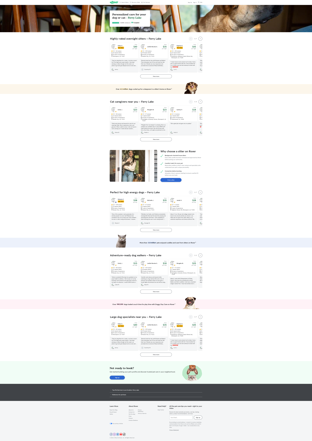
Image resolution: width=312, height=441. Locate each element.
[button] (145, 2)
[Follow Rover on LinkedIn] (117, 434)
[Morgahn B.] (153, 120)
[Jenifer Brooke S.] (153, 57)
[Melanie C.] (124, 211)
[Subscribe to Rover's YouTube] (120, 434)
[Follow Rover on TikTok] (124, 434)
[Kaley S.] (124, 57)
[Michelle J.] (153, 211)
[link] (156, 76)
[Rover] (114, 2)
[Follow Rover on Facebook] (111, 434)
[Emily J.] (124, 120)
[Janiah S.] (183, 211)
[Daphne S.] (183, 57)
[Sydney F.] (183, 120)
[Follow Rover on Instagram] (114, 434)
